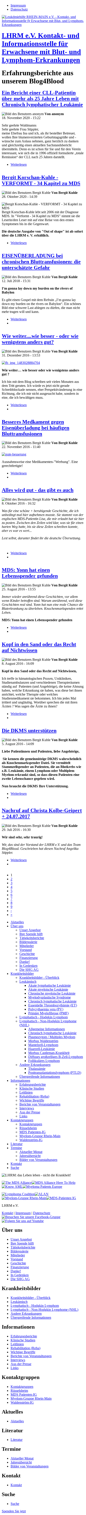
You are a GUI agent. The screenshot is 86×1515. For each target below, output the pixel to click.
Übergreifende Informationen (39, 1076)
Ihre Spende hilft (31, 934)
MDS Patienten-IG (32, 1132)
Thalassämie (36, 1069)
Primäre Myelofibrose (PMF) (48, 1013)
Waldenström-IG (31, 1140)
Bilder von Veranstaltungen (38, 1160)
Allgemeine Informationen (46, 1029)
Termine (16, 1148)
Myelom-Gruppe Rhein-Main (39, 1136)
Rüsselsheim (28, 1128)
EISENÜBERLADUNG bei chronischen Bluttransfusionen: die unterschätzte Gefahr (41, 261)
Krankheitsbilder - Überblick (39, 977)
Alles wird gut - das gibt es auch (37, 490)
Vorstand (25, 950)
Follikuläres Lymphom (44, 1061)
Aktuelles (17, 922)
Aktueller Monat (30, 1152)
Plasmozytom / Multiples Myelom (51, 1037)
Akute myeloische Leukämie (48, 989)
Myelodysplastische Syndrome (49, 997)
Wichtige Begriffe (31, 1100)
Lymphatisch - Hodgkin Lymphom (43, 1017)
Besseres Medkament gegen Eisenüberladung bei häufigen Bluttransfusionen (35, 428)
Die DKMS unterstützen (29, 730)
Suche (15, 1168)
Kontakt (16, 1164)
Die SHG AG (29, 969)
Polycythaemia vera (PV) (45, 1009)
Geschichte (27, 954)
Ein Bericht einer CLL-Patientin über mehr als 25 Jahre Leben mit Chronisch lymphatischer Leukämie (42, 98)
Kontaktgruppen (22, 1120)
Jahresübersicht (30, 1156)
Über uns (17, 926)
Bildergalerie (28, 942)
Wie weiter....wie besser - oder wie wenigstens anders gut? (40, 339)
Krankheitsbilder (22, 973)
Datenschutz (19, 9)
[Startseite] (43, 25)
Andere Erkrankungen (34, 1065)
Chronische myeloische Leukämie (51, 993)
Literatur (16, 1144)
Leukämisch (27, 981)
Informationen (20, 1080)
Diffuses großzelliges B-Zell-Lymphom (55, 1057)
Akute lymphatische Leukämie (49, 985)
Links (23, 1116)
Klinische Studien (31, 1088)
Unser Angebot (30, 930)
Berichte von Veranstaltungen (39, 1104)
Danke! (24, 962)
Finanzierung (28, 958)
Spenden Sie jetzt (14, 1511)
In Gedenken (28, 966)
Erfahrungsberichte (32, 1084)
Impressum (18, 5)
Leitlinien (26, 1092)
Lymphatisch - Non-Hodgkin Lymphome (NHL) (44, 1309)
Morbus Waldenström (43, 1041)
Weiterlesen (19, 164)
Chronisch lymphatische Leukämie (52, 1001)
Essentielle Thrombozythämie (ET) (52, 1005)
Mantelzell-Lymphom (43, 1045)
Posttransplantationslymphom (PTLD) (54, 1072)
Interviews (26, 1108)
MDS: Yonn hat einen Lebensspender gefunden (30, 573)
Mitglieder (26, 946)
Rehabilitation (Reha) (34, 1096)
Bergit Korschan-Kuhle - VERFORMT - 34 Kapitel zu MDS (41, 180)
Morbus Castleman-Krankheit (48, 1053)
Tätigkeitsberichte (31, 938)
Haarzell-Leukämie (41, 1049)
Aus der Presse (29, 1112)
